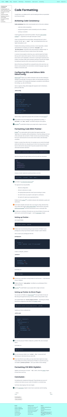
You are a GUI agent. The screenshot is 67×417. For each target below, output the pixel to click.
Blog (11, 1)
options (24, 200)
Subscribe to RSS (30, 414)
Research (15, 1)
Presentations (28, 1)
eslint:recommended (20, 208)
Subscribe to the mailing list (33, 407)
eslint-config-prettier (31, 206)
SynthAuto (43, 414)
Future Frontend (18, 413)
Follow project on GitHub (32, 411)
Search (58, 1)
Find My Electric (47, 413)
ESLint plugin (31, 295)
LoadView (44, 412)
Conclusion (3, 21)
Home (3, 1)
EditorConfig (18, 77)
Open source (35, 1)
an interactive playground (27, 182)
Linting (35, 301)
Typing (51, 394)
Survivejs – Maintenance (19, 408)
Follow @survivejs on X (32, 408)
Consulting (41, 1)
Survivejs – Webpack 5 (18, 407)
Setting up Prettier (4, 14)
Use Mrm (17, 124)
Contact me (30, 412)
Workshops (21, 1)
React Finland (17, 414)
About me (63, 1)
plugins (45, 116)
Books (7, 1)
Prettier (17, 132)
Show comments (18, 399)
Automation (38, 213)
